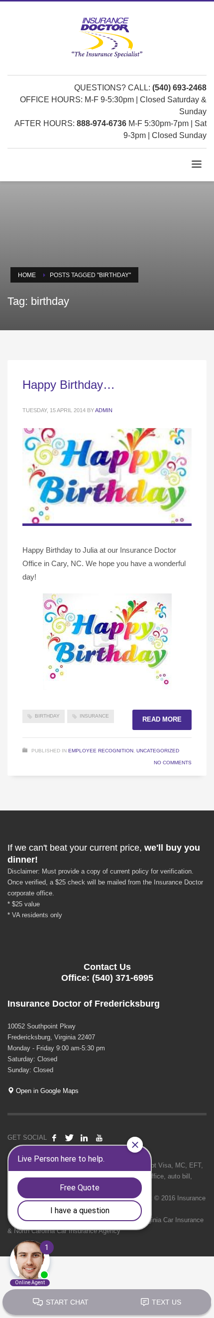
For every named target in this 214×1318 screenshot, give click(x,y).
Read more (162, 719)
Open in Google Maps (46, 1091)
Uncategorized (157, 750)
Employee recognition (100, 750)
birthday (47, 716)
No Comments (173, 762)
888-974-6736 (101, 123)
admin (103, 410)
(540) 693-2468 (179, 87)
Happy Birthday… (68, 384)
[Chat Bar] (107, 1302)
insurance (94, 716)
